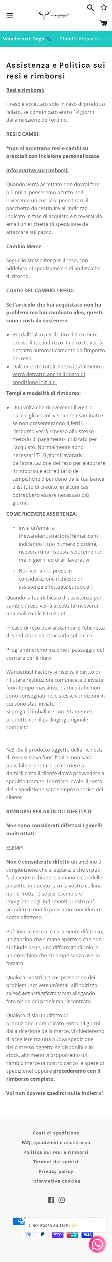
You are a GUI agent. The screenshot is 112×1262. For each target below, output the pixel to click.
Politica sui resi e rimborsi (56, 1152)
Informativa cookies (55, 1181)
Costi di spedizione (56, 1133)
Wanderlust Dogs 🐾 (27, 39)
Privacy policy (56, 1171)
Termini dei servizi (55, 1162)
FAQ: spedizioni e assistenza (56, 1142)
